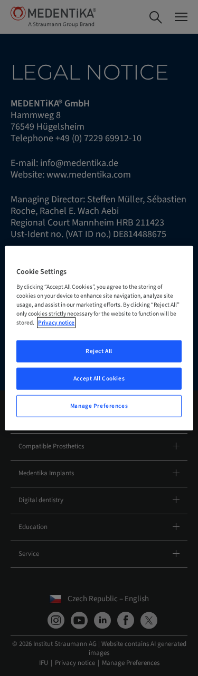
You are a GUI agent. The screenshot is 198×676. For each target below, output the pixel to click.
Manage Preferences (99, 405)
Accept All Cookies (99, 378)
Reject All (99, 351)
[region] (99, 338)
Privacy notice (56, 322)
